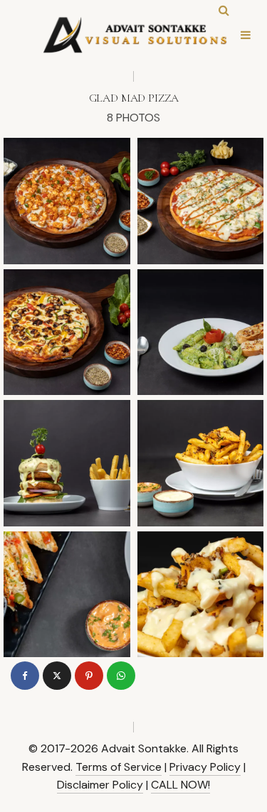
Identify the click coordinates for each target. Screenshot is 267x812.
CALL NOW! (180, 784)
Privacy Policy (205, 766)
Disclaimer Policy (100, 784)
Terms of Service (118, 766)
